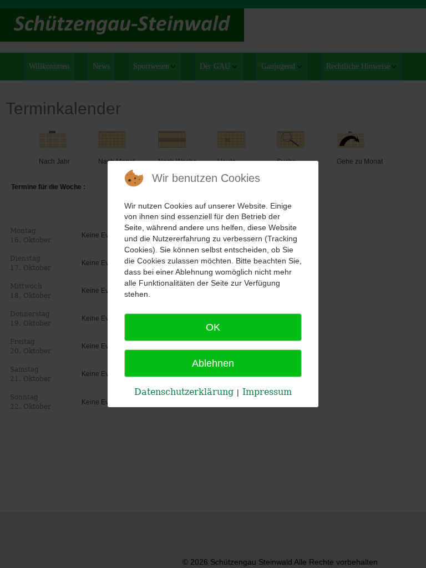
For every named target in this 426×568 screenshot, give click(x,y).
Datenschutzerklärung (184, 392)
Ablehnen (213, 363)
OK (213, 327)
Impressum (267, 392)
